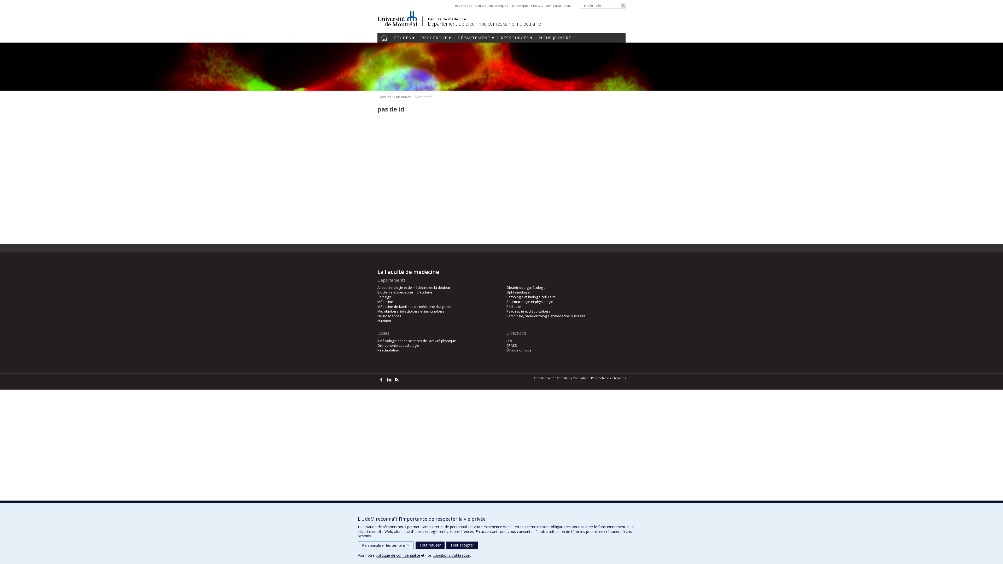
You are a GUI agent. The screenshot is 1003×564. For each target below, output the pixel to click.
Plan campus (519, 6)
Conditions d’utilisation (572, 378)
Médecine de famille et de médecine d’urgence (414, 306)
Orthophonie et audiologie (398, 345)
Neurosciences (389, 316)
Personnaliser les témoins (385, 545)
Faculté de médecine (447, 19)
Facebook (381, 379)
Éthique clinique (519, 350)
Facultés (480, 6)
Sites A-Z (537, 6)
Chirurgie (384, 297)
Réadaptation (388, 350)
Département (474, 37)
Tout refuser (430, 545)
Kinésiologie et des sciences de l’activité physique (416, 340)
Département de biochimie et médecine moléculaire (484, 23)
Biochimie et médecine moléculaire (404, 292)
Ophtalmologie (518, 292)
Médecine (385, 301)
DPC (509, 340)
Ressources (515, 37)
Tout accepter (462, 545)
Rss (397, 379)
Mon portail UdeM (558, 6)
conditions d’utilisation (451, 555)
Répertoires (463, 6)
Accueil (384, 38)
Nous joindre (555, 37)
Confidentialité (544, 378)
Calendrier (402, 97)
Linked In (389, 379)
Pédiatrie (513, 306)
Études (402, 37)
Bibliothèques (498, 6)
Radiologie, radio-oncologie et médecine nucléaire (546, 316)
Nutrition (384, 320)
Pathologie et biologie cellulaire (531, 297)
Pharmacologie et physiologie (529, 301)
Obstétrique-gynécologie (526, 287)
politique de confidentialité (398, 555)
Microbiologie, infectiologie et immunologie (411, 311)
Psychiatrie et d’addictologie (528, 311)
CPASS (511, 345)
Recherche (434, 37)
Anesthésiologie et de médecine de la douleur (413, 287)
